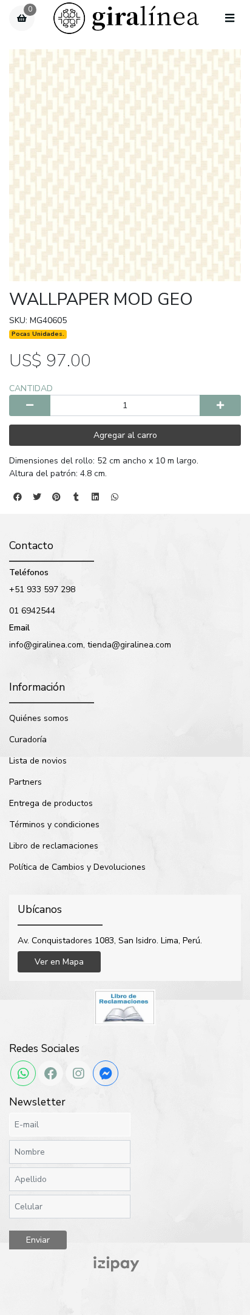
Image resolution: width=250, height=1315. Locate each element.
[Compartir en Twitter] (37, 496)
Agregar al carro (125, 435)
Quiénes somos (39, 718)
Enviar (38, 1240)
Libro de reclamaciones (53, 846)
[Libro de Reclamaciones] (125, 1007)
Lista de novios (38, 761)
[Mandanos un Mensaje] (105, 1073)
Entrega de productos (51, 803)
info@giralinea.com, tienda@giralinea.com (90, 645)
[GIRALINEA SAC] (126, 18)
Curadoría (28, 739)
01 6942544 (32, 611)
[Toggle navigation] (229, 18)
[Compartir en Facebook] (17, 496)
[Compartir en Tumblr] (75, 496)
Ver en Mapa (59, 962)
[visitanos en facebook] (50, 1073)
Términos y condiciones (54, 824)
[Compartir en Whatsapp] (114, 496)
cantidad (31, 388)
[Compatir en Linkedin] (95, 496)
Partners (25, 782)
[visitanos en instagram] (78, 1073)
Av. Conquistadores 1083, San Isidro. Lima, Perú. (110, 940)
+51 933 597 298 (42, 589)
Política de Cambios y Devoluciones (77, 867)
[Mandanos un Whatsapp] (23, 1073)
